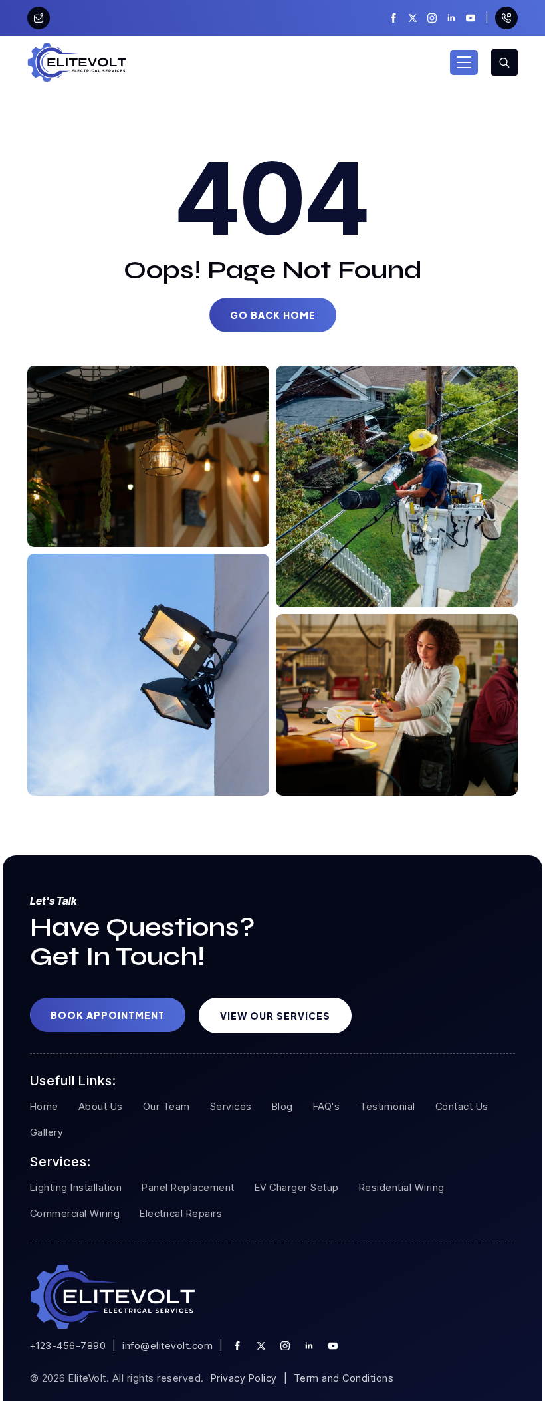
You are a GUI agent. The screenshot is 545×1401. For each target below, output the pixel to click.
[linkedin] (451, 18)
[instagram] (432, 18)
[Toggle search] (504, 62)
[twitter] (413, 18)
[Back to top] (512, 1368)
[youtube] (471, 18)
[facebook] (393, 18)
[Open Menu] (464, 62)
